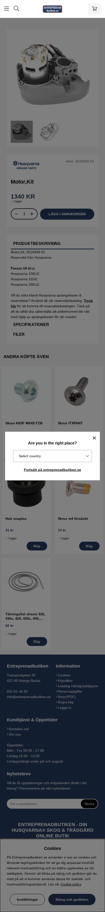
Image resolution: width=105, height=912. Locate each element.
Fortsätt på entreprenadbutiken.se (52, 470)
